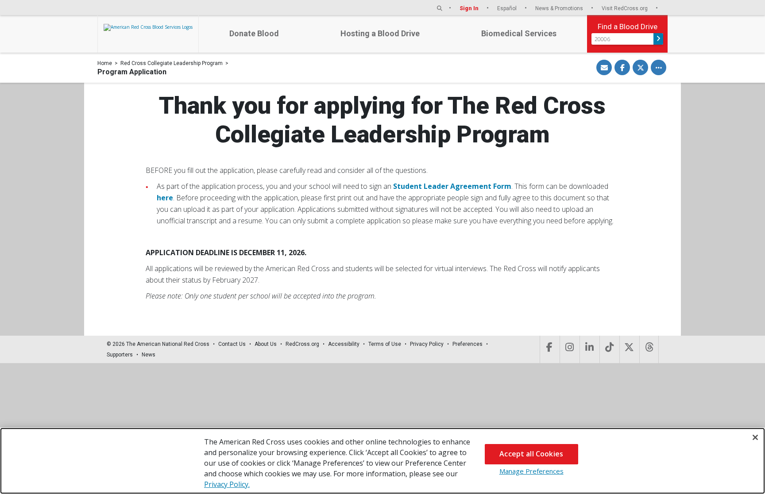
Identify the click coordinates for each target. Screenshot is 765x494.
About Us (266, 344)
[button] (439, 8)
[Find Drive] (658, 39)
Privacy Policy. (227, 484)
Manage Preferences (531, 471)
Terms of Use (384, 344)
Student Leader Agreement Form (452, 186)
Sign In (470, 8)
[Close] (755, 437)
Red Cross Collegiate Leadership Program (171, 63)
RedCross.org (302, 344)
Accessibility (343, 344)
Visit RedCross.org (625, 8)
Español (507, 8)
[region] (382, 461)
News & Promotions (559, 8)
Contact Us (232, 344)
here (165, 198)
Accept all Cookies (531, 454)
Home (104, 63)
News (148, 355)
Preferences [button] (467, 344)
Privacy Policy (427, 344)
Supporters (120, 355)
